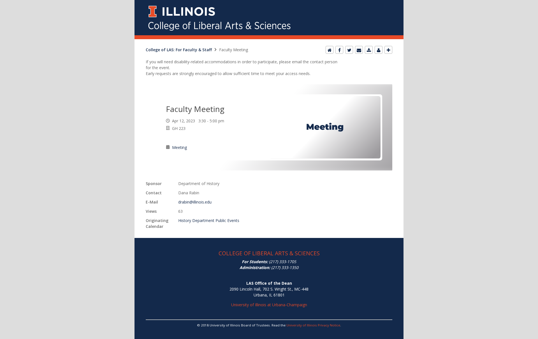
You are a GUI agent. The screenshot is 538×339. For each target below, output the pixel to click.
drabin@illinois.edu (195, 202)
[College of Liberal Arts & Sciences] (269, 3)
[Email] (359, 50)
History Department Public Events (208, 220)
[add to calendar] (369, 50)
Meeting (179, 147)
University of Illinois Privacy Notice (313, 325)
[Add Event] (388, 50)
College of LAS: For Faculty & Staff (179, 49)
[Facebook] (339, 50)
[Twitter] (349, 50)
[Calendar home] (329, 50)
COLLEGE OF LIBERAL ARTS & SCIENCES (269, 253)
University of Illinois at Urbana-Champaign (269, 304)
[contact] (378, 50)
